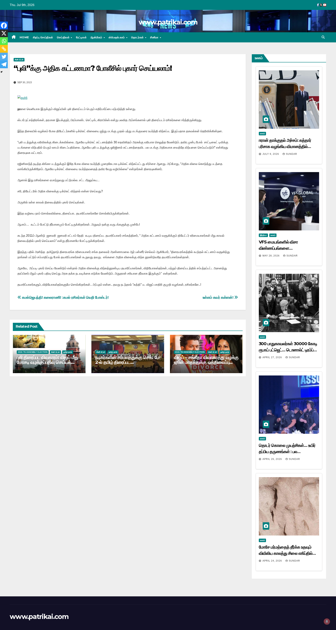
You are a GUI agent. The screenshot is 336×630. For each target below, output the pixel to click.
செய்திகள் (63, 37)
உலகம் (262, 133)
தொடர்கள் (137, 37)
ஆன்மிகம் (96, 37)
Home (24, 37)
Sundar (291, 154)
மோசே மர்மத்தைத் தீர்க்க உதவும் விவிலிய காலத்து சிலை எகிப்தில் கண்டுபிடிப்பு (285, 553)
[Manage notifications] (327, 621)
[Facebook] (4, 25)
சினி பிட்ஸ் (19, 60)
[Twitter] (4, 56)
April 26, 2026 (272, 459)
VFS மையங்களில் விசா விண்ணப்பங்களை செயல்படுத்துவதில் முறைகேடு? (285, 248)
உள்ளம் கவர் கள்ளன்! (218, 297)
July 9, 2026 (271, 154)
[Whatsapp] (4, 41)
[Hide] (1, 72)
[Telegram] (4, 64)
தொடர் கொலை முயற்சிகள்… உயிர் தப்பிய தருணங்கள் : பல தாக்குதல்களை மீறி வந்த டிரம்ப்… (287, 451)
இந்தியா (263, 235)
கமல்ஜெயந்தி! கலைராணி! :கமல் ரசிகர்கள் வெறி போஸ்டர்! (65, 297)
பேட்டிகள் (81, 37)
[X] (4, 33)
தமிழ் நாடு (67, 352)
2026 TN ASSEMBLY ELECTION (32, 352)
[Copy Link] (4, 49)
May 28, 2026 (271, 255)
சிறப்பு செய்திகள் (43, 37)
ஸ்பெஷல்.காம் (117, 37)
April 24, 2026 (272, 560)
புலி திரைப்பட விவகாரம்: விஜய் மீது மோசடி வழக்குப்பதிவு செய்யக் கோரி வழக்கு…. (47, 362)
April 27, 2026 (272, 357)
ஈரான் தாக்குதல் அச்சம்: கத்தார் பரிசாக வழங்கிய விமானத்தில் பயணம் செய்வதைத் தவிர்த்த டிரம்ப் (287, 146)
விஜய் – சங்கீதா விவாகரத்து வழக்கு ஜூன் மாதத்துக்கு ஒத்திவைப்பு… (206, 359)
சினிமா (154, 37)
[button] (323, 37)
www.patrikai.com (168, 22)
